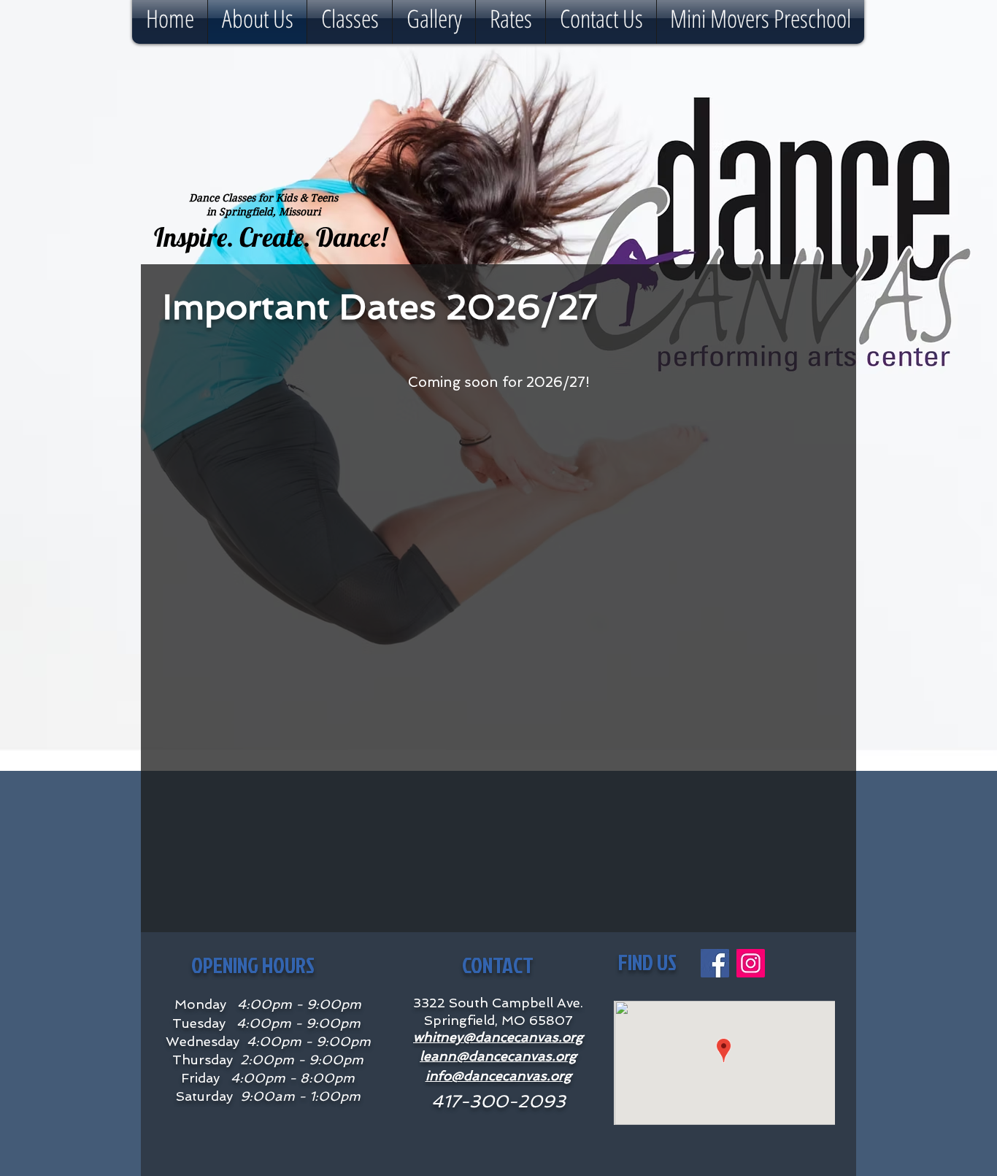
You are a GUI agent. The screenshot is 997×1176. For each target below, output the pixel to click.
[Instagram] (750, 963)
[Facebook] (715, 963)
